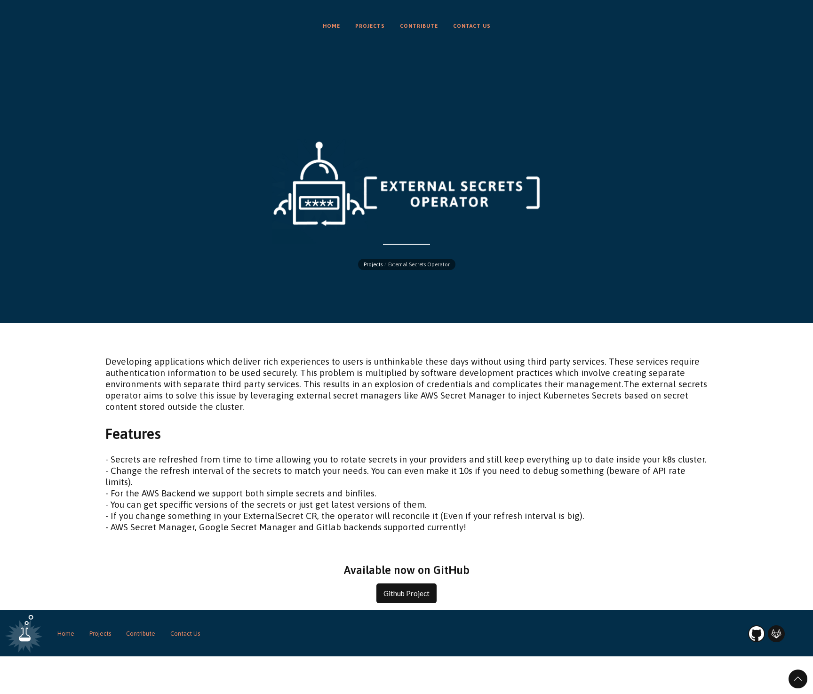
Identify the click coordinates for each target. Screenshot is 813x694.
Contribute (140, 633)
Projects (373, 264)
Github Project (406, 593)
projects (370, 26)
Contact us (472, 26)
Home (65, 633)
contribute (419, 26)
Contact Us (185, 633)
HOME (331, 26)
